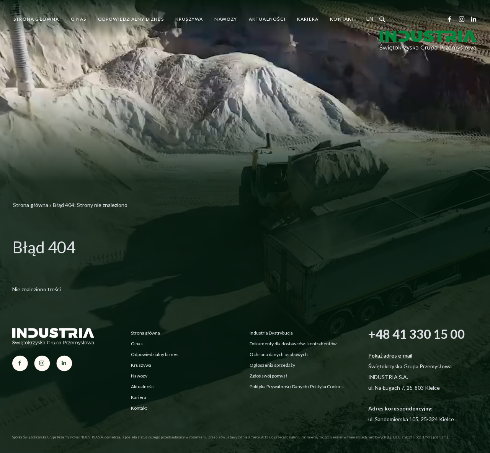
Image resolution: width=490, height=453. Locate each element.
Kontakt (342, 19)
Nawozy (225, 19)
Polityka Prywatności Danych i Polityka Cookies (297, 386)
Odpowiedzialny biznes (131, 19)
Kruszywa (189, 19)
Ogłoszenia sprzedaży (272, 365)
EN (369, 18)
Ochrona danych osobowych (279, 354)
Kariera (307, 19)
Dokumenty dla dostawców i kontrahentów (293, 343)
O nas (79, 19)
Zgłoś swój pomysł (268, 376)
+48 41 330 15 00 (416, 333)
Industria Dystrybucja (271, 333)
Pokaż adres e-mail (390, 355)
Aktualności (267, 19)
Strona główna (36, 19)
